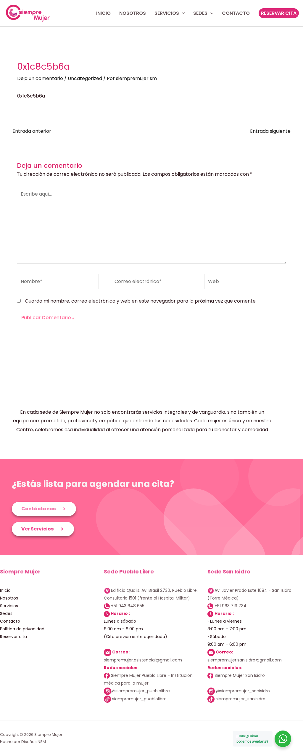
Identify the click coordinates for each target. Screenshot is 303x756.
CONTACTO (236, 13)
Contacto (10, 621)
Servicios (9, 606)
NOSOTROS (132, 13)
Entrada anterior (29, 131)
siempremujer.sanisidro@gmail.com (244, 660)
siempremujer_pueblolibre (139, 699)
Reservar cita (13, 637)
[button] (278, 13)
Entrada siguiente (273, 131)
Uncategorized (85, 78)
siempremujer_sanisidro (240, 699)
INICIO (103, 13)
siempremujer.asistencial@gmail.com (143, 660)
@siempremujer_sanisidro (243, 691)
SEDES (200, 13)
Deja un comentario (40, 78)
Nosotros (9, 598)
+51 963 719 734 (230, 606)
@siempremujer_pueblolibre (140, 691)
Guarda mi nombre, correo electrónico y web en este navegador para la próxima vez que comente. (141, 301)
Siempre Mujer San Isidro (239, 675)
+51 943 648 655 (127, 606)
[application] (182, 13)
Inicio (5, 590)
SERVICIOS (166, 13)
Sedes (6, 613)
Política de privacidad (22, 629)
